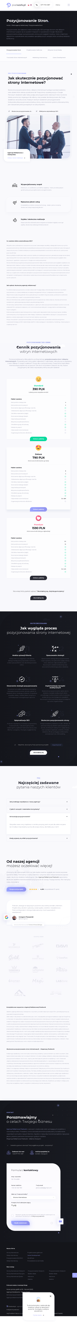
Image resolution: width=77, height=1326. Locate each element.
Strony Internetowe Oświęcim (16, 1271)
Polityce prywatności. (38, 1216)
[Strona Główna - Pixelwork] (16, 5)
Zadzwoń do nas (56, 365)
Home (8, 25)
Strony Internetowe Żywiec (15, 1276)
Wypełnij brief (56, 745)
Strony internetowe (12, 1252)
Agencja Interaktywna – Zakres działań (18, 1292)
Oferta (58, 5)
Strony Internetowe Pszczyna (15, 1273)
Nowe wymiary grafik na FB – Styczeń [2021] (20, 1289)
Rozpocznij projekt (16, 889)
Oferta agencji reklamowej (19, 25)
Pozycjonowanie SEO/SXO (15, 1258)
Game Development (33, 1255)
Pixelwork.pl (12, 1306)
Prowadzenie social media (35, 1261)
